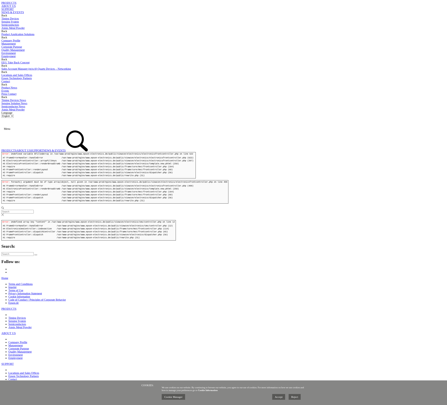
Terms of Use (15, 290)
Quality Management (20, 351)
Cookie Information (19, 296)
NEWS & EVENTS (12, 12)
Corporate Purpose (18, 348)
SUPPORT (7, 9)
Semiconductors (17, 324)
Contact (12, 379)
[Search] (11, 128)
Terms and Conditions (20, 284)
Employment (15, 358)
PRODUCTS (8, 2)
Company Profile (17, 342)
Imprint (12, 287)
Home (4, 278)
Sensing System (17, 321)
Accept (279, 397)
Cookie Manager (173, 397)
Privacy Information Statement (25, 293)
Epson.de (13, 302)
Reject (294, 397)
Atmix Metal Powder (20, 327)
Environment (15, 354)
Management (15, 345)
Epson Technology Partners (23, 376)
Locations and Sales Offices (23, 373)
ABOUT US (8, 6)
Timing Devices (17, 317)
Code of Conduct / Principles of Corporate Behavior (37, 299)
